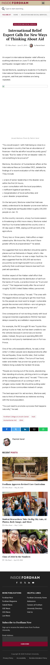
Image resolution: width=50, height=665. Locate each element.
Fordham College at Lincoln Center (16, 417)
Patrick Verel (40, 45)
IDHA (21, 420)
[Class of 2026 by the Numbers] (25, 541)
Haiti (33, 417)
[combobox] (25, 8)
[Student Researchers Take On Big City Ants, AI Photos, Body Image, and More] (25, 504)
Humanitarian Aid (9, 420)
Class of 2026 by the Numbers (16, 556)
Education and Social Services (25, 24)
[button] (43, 3)
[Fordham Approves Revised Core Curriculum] (25, 469)
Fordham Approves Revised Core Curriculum (24, 484)
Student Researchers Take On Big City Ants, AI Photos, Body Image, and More (24, 520)
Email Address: (7, 635)
